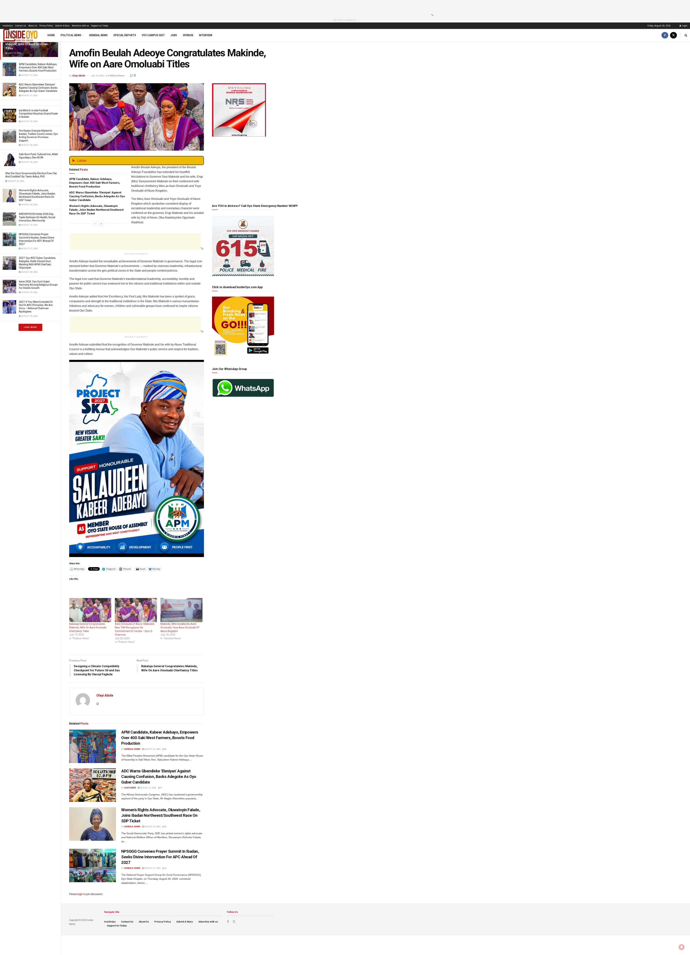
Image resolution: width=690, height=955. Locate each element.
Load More (30, 327)
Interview (205, 35)
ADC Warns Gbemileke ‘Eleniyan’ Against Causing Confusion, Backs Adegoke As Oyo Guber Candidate (38, 87)
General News (98, 35)
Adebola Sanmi (132, 749)
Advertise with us (80, 25)
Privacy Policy (46, 25)
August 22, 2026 (152, 826)
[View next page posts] (101, 223)
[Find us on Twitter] (673, 35)
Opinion (188, 35)
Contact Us (20, 25)
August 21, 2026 (152, 868)
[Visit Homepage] (20, 35)
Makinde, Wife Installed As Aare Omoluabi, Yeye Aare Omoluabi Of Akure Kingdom (179, 627)
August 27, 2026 (152, 749)
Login (684, 25)
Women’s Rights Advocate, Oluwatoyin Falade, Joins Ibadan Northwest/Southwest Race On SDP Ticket (96, 209)
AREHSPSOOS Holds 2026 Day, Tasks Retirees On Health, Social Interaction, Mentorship (37, 217)
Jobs (174, 35)
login (80, 894)
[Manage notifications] (681, 947)
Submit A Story (62, 25)
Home (51, 35)
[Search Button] (686, 35)
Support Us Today (99, 25)
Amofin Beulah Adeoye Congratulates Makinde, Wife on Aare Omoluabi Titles (30, 44)
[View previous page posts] (94, 223)
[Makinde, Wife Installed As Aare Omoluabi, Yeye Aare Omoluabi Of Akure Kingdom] (181, 610)
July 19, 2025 (97, 75)
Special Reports (124, 35)
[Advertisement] (344, 8)
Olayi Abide (78, 75)
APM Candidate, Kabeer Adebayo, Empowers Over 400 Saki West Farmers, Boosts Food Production (38, 67)
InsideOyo (8, 25)
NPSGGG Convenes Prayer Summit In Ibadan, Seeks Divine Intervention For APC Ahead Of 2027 (160, 857)
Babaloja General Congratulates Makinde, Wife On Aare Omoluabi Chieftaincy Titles (88, 627)
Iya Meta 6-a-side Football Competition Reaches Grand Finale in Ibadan (38, 113)
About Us (32, 25)
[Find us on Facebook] (664, 35)
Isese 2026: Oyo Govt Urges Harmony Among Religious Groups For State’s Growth (38, 284)
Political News (71, 35)
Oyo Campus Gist (153, 35)
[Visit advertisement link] (136, 458)
